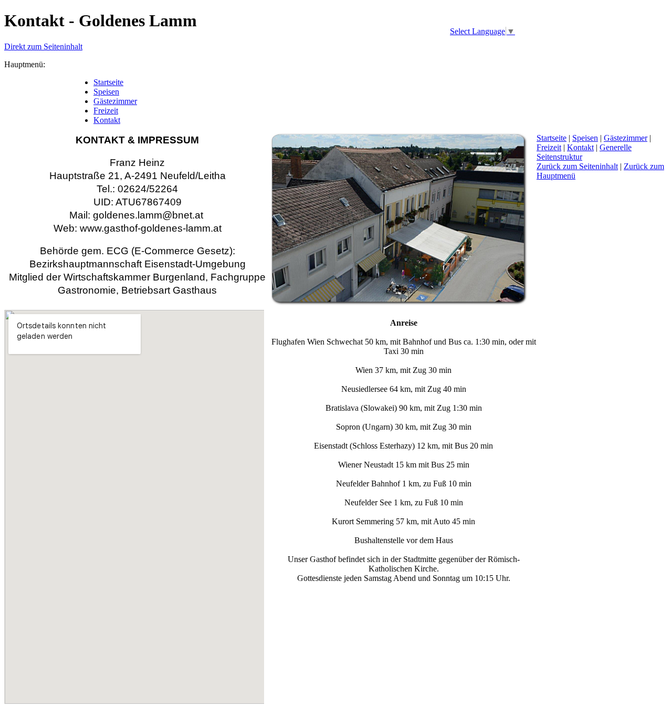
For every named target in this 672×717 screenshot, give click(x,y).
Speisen (585, 137)
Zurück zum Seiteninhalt (577, 166)
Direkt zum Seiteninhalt (43, 46)
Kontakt (580, 147)
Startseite (551, 137)
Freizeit (549, 147)
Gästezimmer (625, 137)
